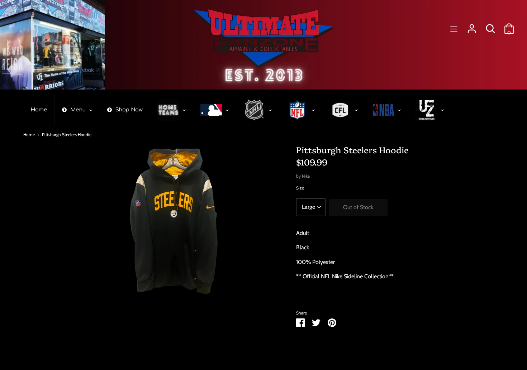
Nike (306, 176)
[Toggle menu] (454, 28)
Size (300, 188)
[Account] (472, 26)
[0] (509, 26)
